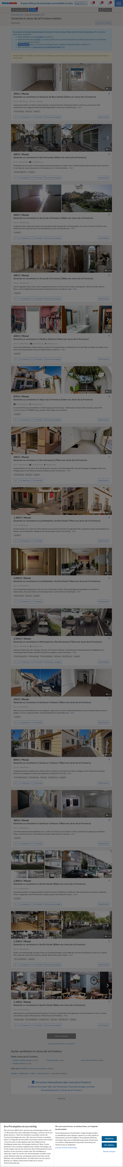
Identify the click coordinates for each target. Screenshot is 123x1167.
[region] (61, 1145)
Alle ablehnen (109, 1145)
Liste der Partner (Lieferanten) (66, 1148)
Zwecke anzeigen (109, 1151)
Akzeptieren (109, 1138)
